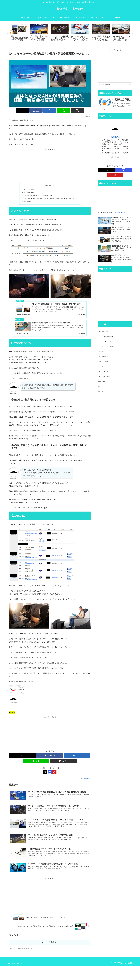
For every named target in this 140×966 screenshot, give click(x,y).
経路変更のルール (29, 192)
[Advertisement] (50, 165)
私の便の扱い (28, 201)
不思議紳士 (115, 137)
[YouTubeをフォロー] (54, 772)
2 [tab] (70, 45)
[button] (77, 110)
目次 (47, 185)
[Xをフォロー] (45, 772)
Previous (7, 33)
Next (133, 33)
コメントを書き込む (50, 942)
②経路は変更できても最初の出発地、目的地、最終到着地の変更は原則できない (51, 198)
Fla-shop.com (118, 212)
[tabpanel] (18, 32)
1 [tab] (67, 45)
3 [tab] (73, 45)
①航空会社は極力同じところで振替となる (39, 195)
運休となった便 (29, 189)
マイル (13, 712)
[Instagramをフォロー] (50, 772)
